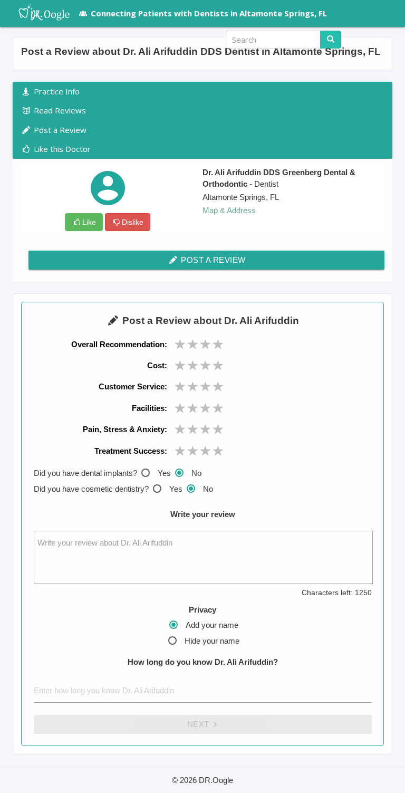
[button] (373, 39)
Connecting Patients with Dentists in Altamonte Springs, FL (209, 13)
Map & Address (229, 210)
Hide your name (212, 640)
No (196, 473)
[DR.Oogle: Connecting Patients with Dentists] (39, 13)
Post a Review (212, 259)
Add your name (212, 624)
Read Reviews (59, 110)
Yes (164, 473)
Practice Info (56, 91)
